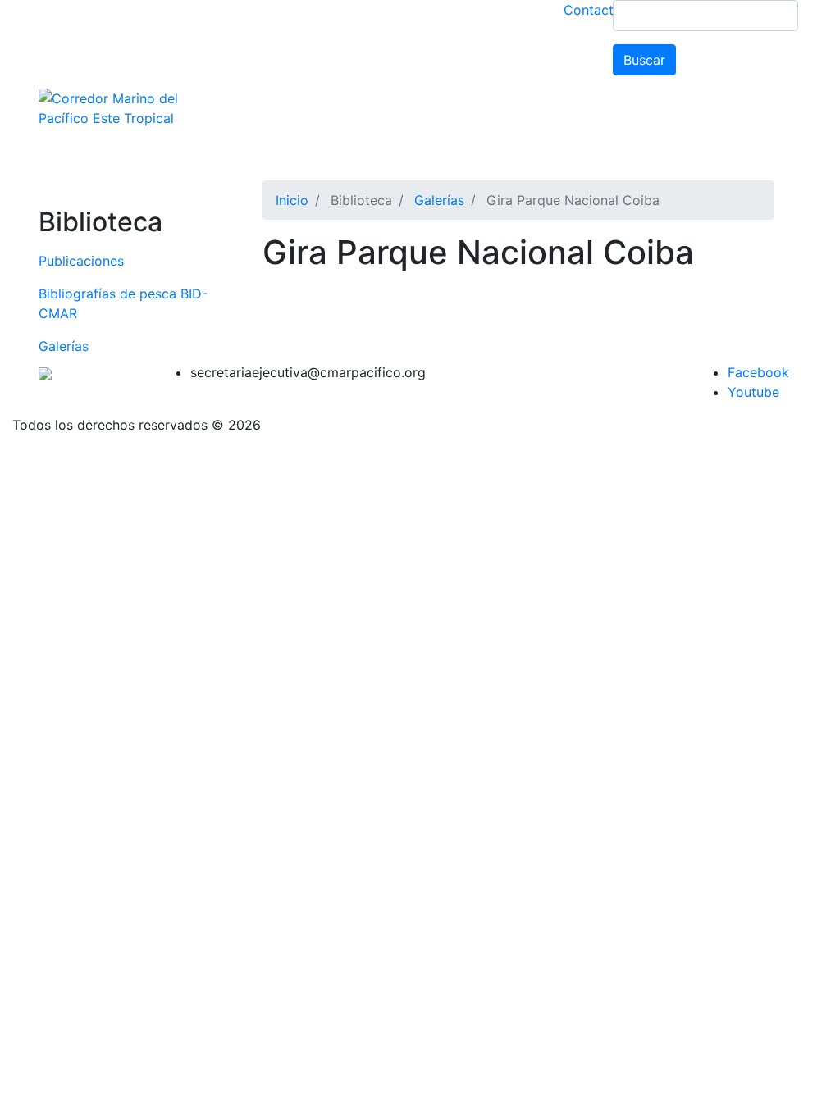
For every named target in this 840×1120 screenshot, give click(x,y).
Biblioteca (390, 144)
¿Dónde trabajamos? (450, 111)
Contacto (593, 10)
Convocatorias (300, 144)
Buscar (644, 60)
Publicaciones (81, 261)
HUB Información (497, 144)
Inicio (292, 200)
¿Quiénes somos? (309, 111)
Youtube (753, 392)
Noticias (706, 111)
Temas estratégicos (597, 111)
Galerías (64, 346)
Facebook (758, 372)
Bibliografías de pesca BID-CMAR (123, 303)
